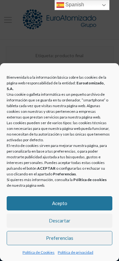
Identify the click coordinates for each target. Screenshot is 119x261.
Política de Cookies (39, 252)
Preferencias (59, 238)
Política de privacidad (75, 252)
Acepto (59, 203)
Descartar (59, 220)
